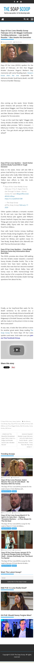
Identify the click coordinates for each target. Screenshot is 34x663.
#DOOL (7, 196)
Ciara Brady (4, 424)
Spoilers (18, 421)
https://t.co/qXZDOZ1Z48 (13, 199)
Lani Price (8, 426)
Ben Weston (27, 421)
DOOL (22, 424)
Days (9, 424)
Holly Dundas (18, 42)
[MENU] (32, 19)
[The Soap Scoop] (2, 19)
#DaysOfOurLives (22, 194)
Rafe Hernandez (24, 426)
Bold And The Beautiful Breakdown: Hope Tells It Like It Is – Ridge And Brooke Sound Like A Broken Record (9, 439)
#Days (12, 196)
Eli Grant (27, 424)
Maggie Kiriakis (15, 426)
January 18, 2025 (7, 550)
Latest (14, 421)
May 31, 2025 (6, 477)
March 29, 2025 (7, 513)
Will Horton (8, 428)
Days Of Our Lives (7, 421)
